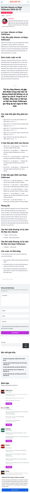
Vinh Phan (11, 18)
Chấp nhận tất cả (15, 490)
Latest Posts (8, 15)
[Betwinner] (3, 431)
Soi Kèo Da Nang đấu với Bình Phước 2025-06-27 (14, 359)
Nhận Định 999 (15, 1)
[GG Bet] (3, 474)
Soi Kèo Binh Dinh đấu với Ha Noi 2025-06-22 (14, 367)
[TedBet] (3, 408)
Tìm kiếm (3, 342)
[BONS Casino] (3, 393)
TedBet (7, 407)
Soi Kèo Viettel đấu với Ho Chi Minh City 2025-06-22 (13, 370)
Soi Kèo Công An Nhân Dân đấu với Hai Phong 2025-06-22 (15, 363)
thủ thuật (11, 279)
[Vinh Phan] (4, 23)
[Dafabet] (3, 447)
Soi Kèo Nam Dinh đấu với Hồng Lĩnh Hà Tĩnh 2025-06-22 (14, 374)
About (3, 15)
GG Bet (7, 471)
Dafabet (8, 445)
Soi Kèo (9, 12)
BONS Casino (9, 390)
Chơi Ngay (9, 403)
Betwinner (8, 429)
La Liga (3, 12)
